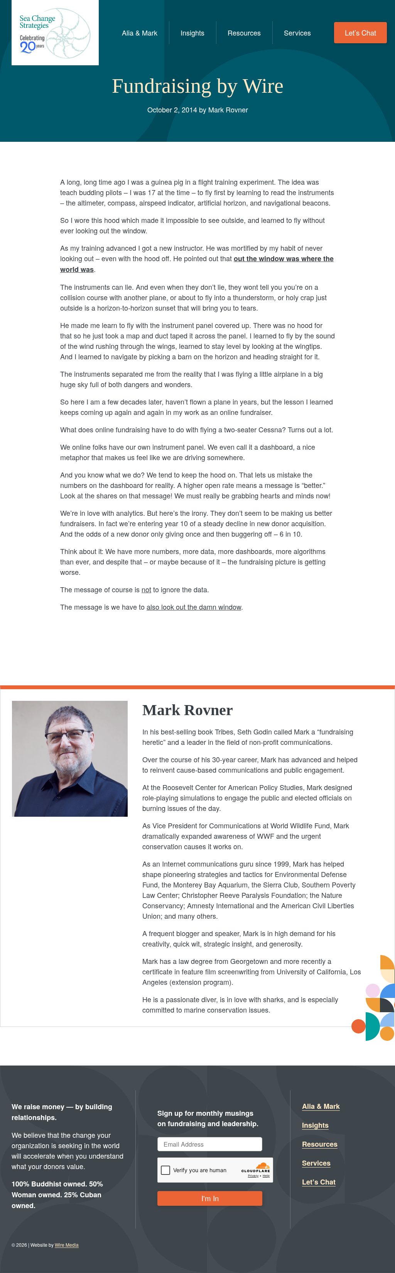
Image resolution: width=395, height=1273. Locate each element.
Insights (192, 32)
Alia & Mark (139, 32)
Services (297, 32)
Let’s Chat (360, 32)
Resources (244, 32)
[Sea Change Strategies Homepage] (55, 32)
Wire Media (67, 1244)
